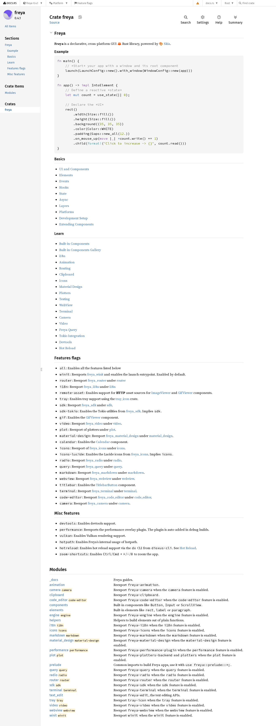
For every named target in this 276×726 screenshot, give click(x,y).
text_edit (56, 695)
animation (57, 585)
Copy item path (80, 17)
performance (59, 650)
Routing (65, 268)
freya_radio (94, 460)
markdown (136, 472)
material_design (161, 436)
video (117, 423)
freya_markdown (104, 472)
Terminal (66, 311)
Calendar (103, 442)
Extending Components (76, 224)
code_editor (142, 497)
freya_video (94, 423)
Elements (66, 175)
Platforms (66, 212)
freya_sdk (89, 405)
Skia (167, 43)
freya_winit (95, 374)
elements (56, 610)
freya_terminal (102, 491)
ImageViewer (161, 392)
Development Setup (73, 218)
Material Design (70, 286)
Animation (67, 262)
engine (54, 615)
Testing (64, 299)
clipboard (57, 595)
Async (63, 199)
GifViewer (185, 392)
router (121, 380)
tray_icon (122, 399)
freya (20, 12)
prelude (55, 665)
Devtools (65, 342)
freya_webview (100, 478)
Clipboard (66, 274)
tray (52, 700)
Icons (63, 280)
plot (112, 429)
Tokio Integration (72, 335)
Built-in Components (74, 243)
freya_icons (98, 448)
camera (124, 503)
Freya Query (68, 329)
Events (64, 181)
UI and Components (74, 169)
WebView (66, 305)
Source (55, 22)
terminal (130, 491)
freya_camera (98, 503)
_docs (54, 580)
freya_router (97, 380)
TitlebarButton (106, 485)
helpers (55, 620)
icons (121, 448)
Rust (227, 3)
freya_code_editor (111, 497)
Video (63, 323)
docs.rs (210, 3)
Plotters (65, 293)
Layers (64, 206)
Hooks (63, 187)
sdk (109, 405)
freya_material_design (122, 436)
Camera (65, 317)
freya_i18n (91, 386)
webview (128, 478)
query (118, 466)
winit (53, 715)
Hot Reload (67, 348)
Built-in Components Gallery (80, 250)
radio (117, 460)
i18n (62, 256)
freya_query (94, 466)
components (59, 605)
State (62, 193)
